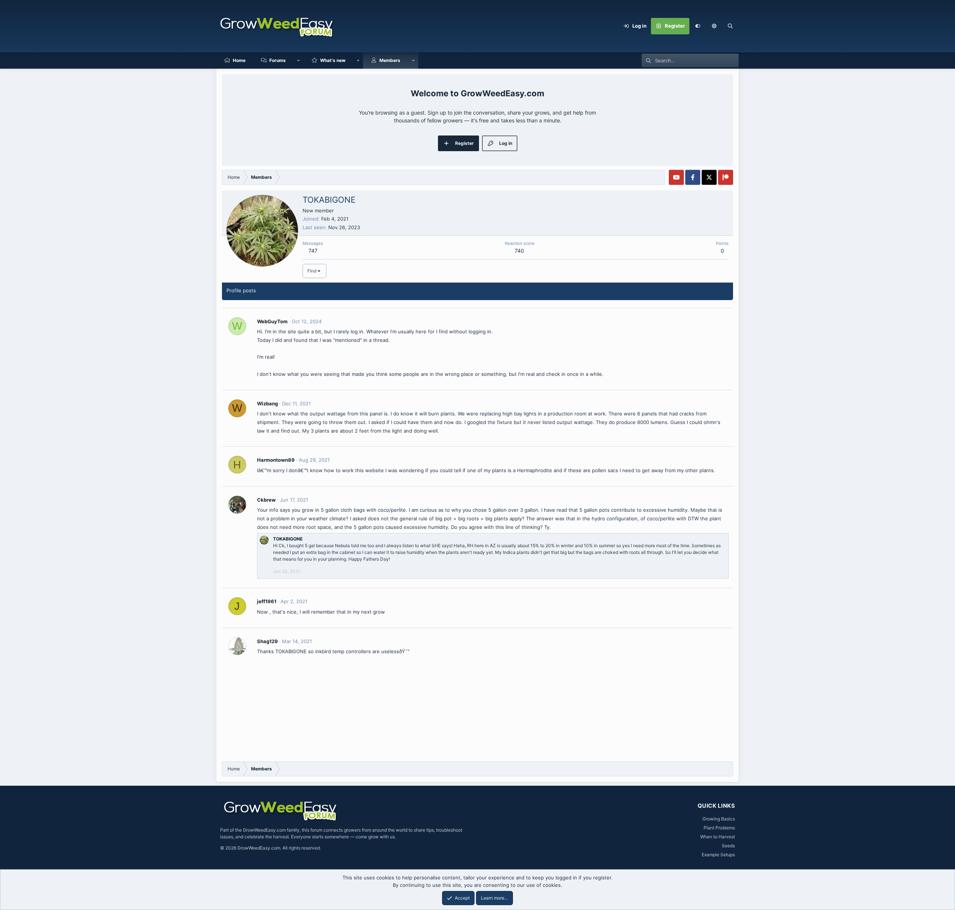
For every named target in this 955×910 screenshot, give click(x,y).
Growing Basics (718, 819)
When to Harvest (717, 836)
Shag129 (267, 641)
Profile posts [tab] (241, 290)
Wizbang (267, 403)
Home (239, 60)
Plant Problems (719, 827)
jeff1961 (266, 601)
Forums (277, 60)
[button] (714, 26)
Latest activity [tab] (281, 290)
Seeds (728, 845)
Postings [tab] (316, 290)
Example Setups (718, 854)
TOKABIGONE (288, 539)
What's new (332, 60)
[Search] (730, 26)
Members (389, 60)
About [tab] (342, 290)
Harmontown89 (276, 460)
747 (313, 250)
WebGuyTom (272, 321)
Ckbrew (266, 500)
